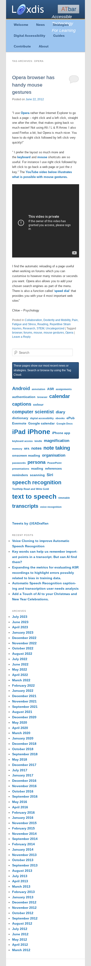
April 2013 (20, 881)
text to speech (34, 496)
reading (37, 468)
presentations (20, 468)
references (53, 468)
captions (21, 404)
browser (17, 332)
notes (36, 448)
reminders (20, 475)
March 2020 (21, 733)
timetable (64, 497)
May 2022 (19, 669)
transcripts (25, 506)
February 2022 (23, 685)
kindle (38, 441)
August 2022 (22, 653)
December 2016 (24, 780)
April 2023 (20, 627)
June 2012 (20, 934)
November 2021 (24, 701)
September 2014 (25, 839)
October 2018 (22, 749)
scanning (37, 475)
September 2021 (25, 707)
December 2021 (24, 696)
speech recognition (36, 482)
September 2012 (25, 918)
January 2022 (22, 690)
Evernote (19, 423)
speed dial (61, 291)
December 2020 (24, 717)
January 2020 (22, 738)
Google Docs (64, 423)
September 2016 (25, 796)
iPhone (39, 431)
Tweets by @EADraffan (30, 523)
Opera (25, 113)
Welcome (21, 25)
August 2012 (22, 923)
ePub (70, 418)
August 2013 (22, 870)
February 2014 (23, 844)
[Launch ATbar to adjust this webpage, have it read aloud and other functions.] (68, 9)
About (44, 46)
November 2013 (24, 855)
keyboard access (22, 441)
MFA (26, 448)
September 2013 (25, 865)
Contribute (22, 46)
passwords (19, 462)
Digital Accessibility (29, 35)
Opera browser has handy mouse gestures (33, 85)
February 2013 (23, 892)
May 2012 (19, 939)
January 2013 (22, 897)
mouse (42, 157)
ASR (50, 389)
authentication (23, 397)
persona (37, 462)
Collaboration (33, 320)
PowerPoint (54, 462)
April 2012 (20, 944)
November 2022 (24, 643)
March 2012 (21, 950)
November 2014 (24, 834)
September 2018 (25, 754)
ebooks (60, 418)
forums (28, 332)
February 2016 (23, 812)
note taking (56, 448)
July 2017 (19, 770)
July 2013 (19, 876)
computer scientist (33, 411)
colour (38, 404)
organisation (53, 455)
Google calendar (41, 423)
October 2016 (22, 791)
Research (29, 328)
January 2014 (22, 849)
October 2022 (22, 648)
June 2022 (20, 664)
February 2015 (23, 828)
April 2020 (20, 728)
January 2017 (22, 775)
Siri (50, 474)
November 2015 (24, 823)
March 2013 (21, 886)
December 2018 (24, 743)
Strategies (61, 25)
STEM (40, 328)
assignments (64, 389)
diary (60, 412)
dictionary (20, 418)
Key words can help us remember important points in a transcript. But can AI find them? (44, 557)
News (40, 25)
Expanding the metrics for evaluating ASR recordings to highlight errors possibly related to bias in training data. (45, 572)
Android (21, 388)
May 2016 (19, 802)
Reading (42, 324)
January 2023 (22, 632)
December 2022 (24, 638)
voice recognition (51, 506)
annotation (38, 389)
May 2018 (19, 759)
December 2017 (24, 765)
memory (17, 448)
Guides (59, 35)
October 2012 (22, 913)
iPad (19, 431)
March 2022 (21, 680)
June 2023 (20, 622)
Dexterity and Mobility (56, 320)
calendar (59, 396)
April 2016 (20, 807)
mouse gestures (54, 332)
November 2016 (24, 786)
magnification (56, 440)
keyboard (24, 157)
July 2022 (19, 659)
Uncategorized (55, 328)
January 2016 (22, 817)
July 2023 (19, 616)
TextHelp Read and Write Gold (30, 489)
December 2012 (24, 902)
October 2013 (22, 860)
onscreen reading (26, 455)
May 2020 (19, 722)
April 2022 (20, 675)
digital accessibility (42, 418)
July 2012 (19, 929)
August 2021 (22, 712)
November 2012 (24, 907)
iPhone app (61, 433)
